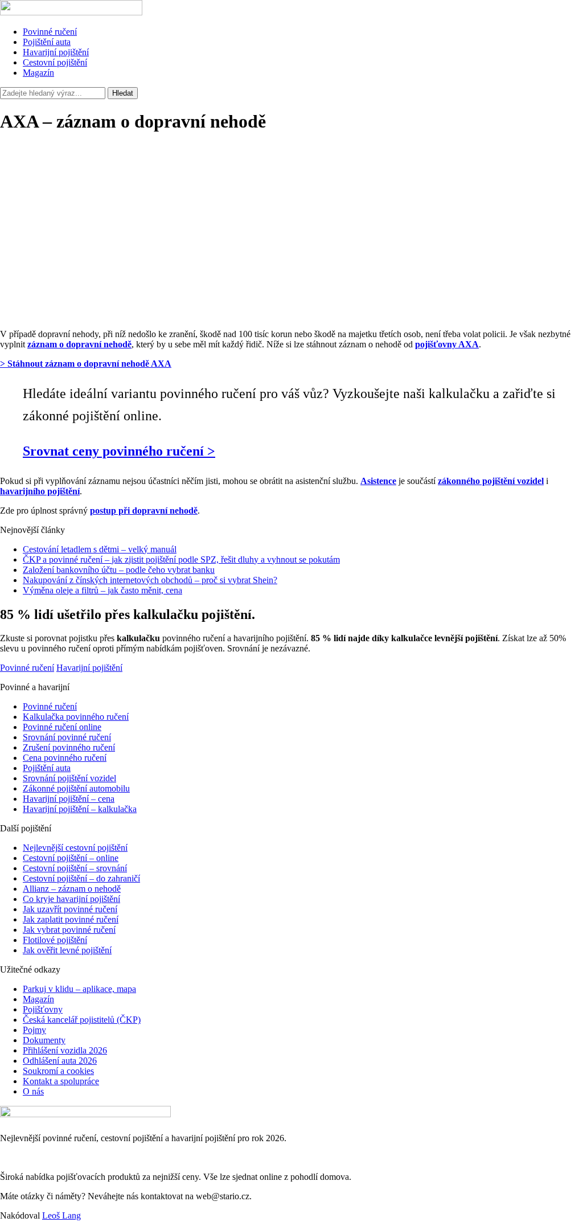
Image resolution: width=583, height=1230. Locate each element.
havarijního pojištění (40, 491)
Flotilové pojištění (55, 940)
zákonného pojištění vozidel (491, 481)
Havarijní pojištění (56, 52)
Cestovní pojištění (55, 62)
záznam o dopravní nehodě (79, 344)
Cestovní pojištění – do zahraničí (81, 878)
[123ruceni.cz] (71, 12)
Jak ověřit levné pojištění (67, 950)
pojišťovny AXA (447, 344)
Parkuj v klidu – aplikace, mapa (79, 989)
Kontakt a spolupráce (61, 1081)
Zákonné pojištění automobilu (76, 788)
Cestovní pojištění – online (70, 858)
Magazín (38, 72)
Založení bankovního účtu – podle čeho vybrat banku (119, 570)
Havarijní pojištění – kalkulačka (80, 809)
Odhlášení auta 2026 (60, 1060)
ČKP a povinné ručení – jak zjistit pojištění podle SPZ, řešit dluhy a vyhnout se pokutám (181, 559)
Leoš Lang (61, 1215)
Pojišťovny (43, 1009)
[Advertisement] (291, 240)
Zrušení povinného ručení (69, 747)
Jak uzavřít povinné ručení (70, 909)
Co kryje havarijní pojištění (71, 899)
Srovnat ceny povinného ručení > (119, 451)
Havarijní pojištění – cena (68, 798)
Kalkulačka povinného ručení (76, 716)
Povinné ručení (50, 31)
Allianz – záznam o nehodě (72, 888)
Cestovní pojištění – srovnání (75, 868)
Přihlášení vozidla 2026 (65, 1050)
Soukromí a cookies (58, 1071)
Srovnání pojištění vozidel (69, 778)
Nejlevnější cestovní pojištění (75, 847)
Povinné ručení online (62, 727)
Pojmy (34, 1030)
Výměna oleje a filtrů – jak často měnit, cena (102, 590)
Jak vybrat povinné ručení (69, 929)
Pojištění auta (47, 42)
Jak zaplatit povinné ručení (70, 919)
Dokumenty (44, 1040)
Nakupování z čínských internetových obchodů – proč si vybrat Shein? (150, 580)
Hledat (122, 93)
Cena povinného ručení (64, 757)
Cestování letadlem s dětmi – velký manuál (99, 549)
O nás (33, 1091)
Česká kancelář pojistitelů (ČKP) (82, 1019)
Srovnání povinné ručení (67, 737)
